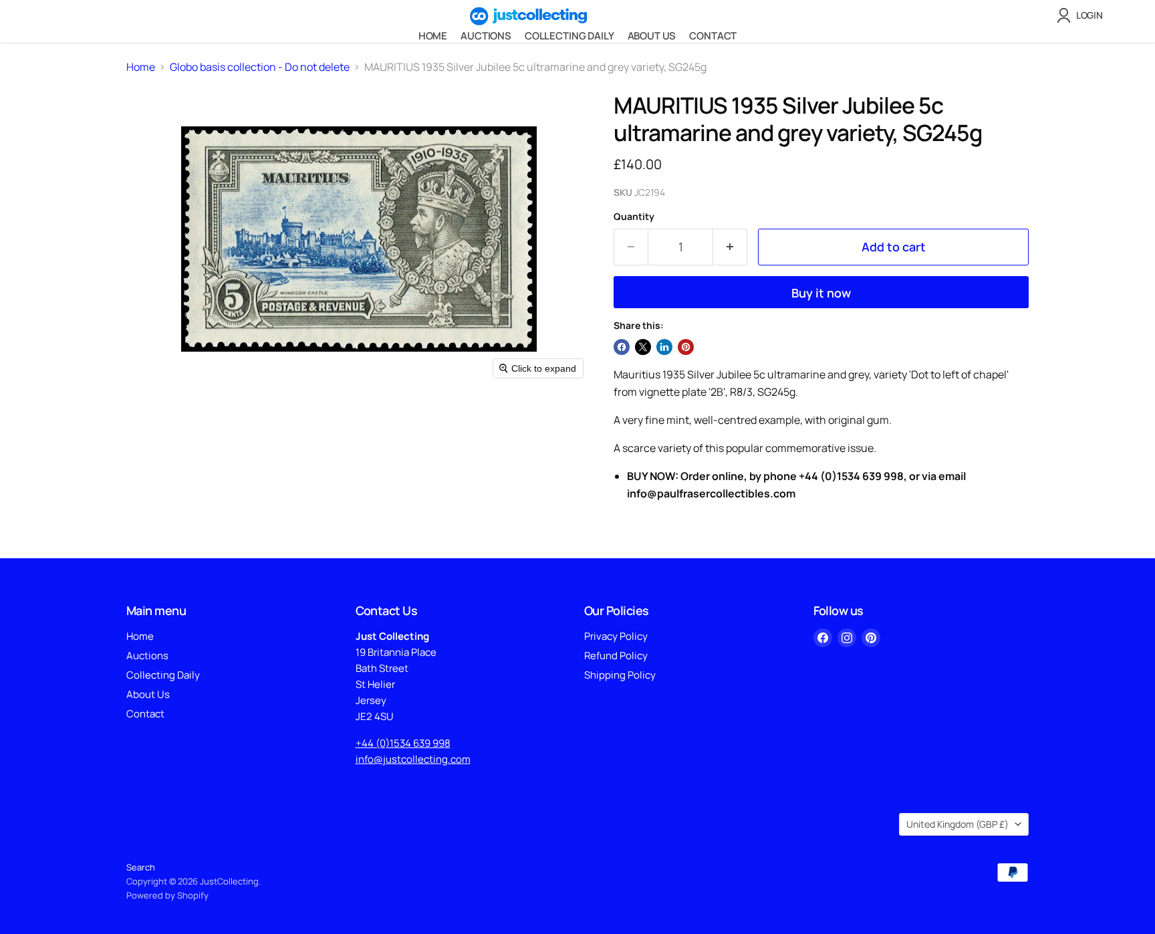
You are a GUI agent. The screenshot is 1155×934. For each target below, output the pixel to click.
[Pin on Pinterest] (686, 347)
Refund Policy (616, 656)
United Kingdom (957, 824)
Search (140, 867)
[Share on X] (643, 347)
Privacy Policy (616, 636)
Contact (713, 36)
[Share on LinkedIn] (664, 347)
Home (432, 36)
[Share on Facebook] (622, 347)
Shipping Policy (620, 675)
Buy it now (821, 293)
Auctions (486, 36)
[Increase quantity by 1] (730, 247)
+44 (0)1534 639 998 (403, 743)
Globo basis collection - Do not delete (260, 67)
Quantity (634, 216)
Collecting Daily (569, 36)
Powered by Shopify (167, 895)
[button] (1082, 15)
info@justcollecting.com (413, 759)
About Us (652, 36)
